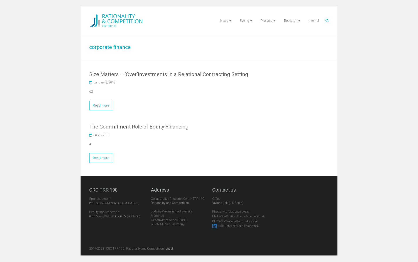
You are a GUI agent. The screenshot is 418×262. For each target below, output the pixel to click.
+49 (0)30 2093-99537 (235, 211)
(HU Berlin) (114, 216)
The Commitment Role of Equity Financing (139, 127)
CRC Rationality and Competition (238, 226)
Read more (101, 105)
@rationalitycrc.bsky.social (241, 221)
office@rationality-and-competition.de (242, 216)
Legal (169, 248)
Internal (314, 20)
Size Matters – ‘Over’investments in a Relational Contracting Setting (168, 74)
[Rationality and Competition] (116, 16)
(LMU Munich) (114, 203)
